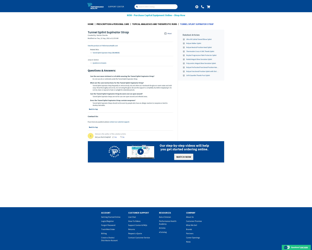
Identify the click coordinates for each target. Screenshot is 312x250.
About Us (190, 217)
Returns (131, 229)
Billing (104, 233)
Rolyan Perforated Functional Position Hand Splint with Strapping (209, 67)
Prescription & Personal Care (113, 24)
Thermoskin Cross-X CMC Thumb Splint (200, 51)
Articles (162, 228)
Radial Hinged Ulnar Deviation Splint (199, 59)
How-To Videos (134, 221)
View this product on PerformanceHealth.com (103, 46)
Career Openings (193, 237)
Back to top (93, 109)
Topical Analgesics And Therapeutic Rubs (154, 24)
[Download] (151, 95)
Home (91, 24)
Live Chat (132, 217)
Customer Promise (194, 221)
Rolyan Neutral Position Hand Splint (199, 47)
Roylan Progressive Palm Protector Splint (201, 55)
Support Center (116, 6)
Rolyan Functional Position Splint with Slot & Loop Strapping (208, 71)
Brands (189, 229)
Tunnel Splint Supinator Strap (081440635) (106, 53)
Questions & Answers (99, 63)
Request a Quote (135, 233)
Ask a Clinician (165, 217)
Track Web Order (108, 229)
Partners (189, 233)
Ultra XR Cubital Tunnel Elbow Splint (199, 39)
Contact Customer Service (139, 237)
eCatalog (163, 232)
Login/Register (107, 221)
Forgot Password (108, 225)
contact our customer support (119, 122)
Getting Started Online (110, 217)
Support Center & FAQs (137, 225)
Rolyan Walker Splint (193, 43)
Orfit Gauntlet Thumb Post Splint (198, 75)
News (188, 241)
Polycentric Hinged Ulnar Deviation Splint (201, 63)
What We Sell (191, 225)
